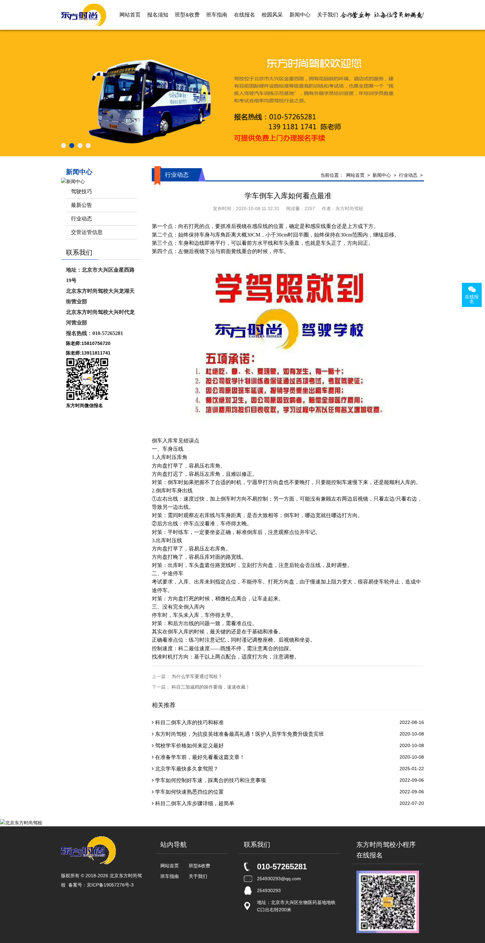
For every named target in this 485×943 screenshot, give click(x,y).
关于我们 (327, 15)
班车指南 (216, 15)
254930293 (269, 890)
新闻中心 (299, 15)
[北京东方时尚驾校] (83, 14)
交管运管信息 (87, 232)
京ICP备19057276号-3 (110, 884)
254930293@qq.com (279, 878)
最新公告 (81, 205)
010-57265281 (282, 866)
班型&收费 (187, 15)
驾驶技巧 (81, 191)
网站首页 (130, 15)
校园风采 (272, 15)
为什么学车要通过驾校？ (197, 676)
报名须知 (157, 15)
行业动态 (408, 175)
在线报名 (244, 15)
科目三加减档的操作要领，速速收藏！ (211, 687)
